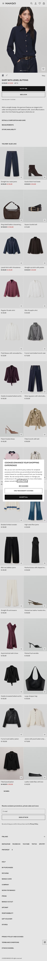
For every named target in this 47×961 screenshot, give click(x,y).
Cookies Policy (22, 481)
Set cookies (23, 486)
